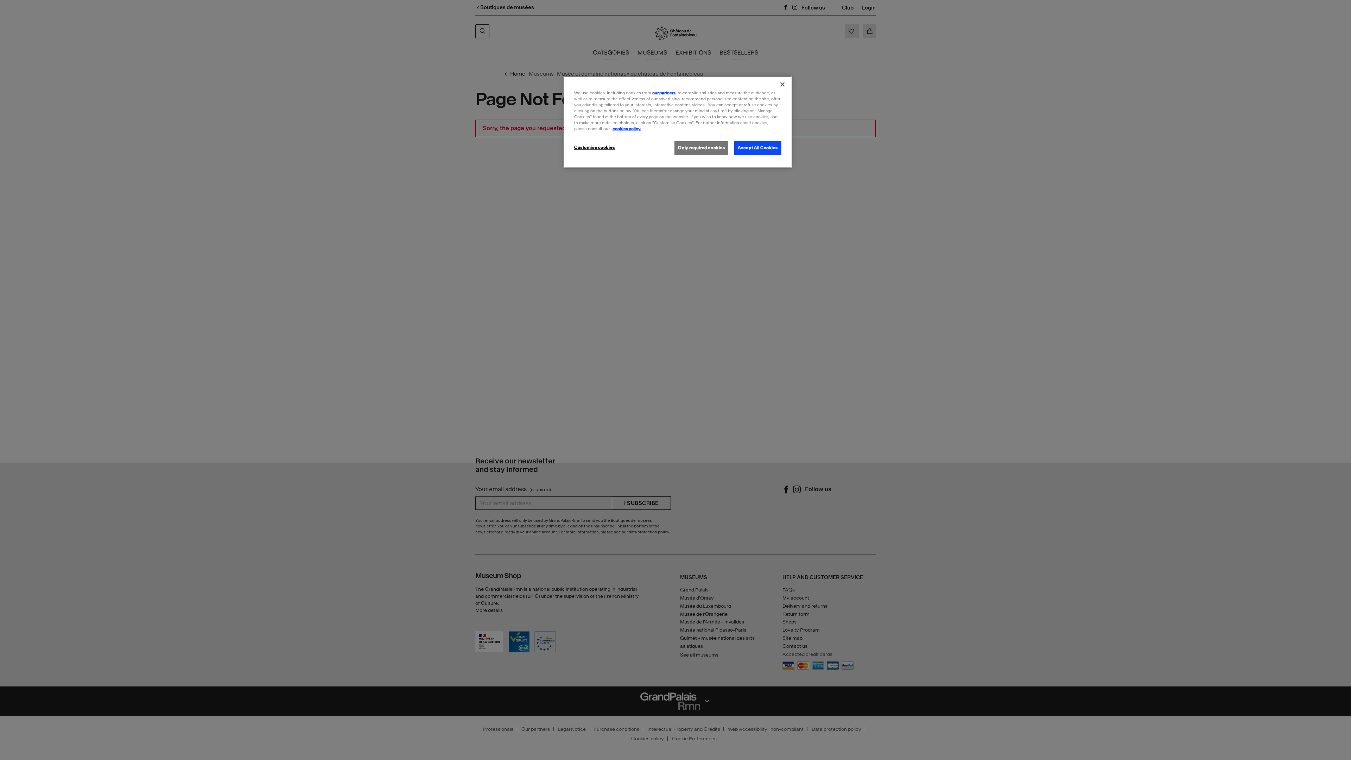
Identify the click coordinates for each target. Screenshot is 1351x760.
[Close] (782, 84)
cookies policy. (627, 129)
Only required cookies (701, 148)
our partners (664, 93)
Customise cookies (594, 147)
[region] (678, 122)
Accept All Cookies (758, 148)
